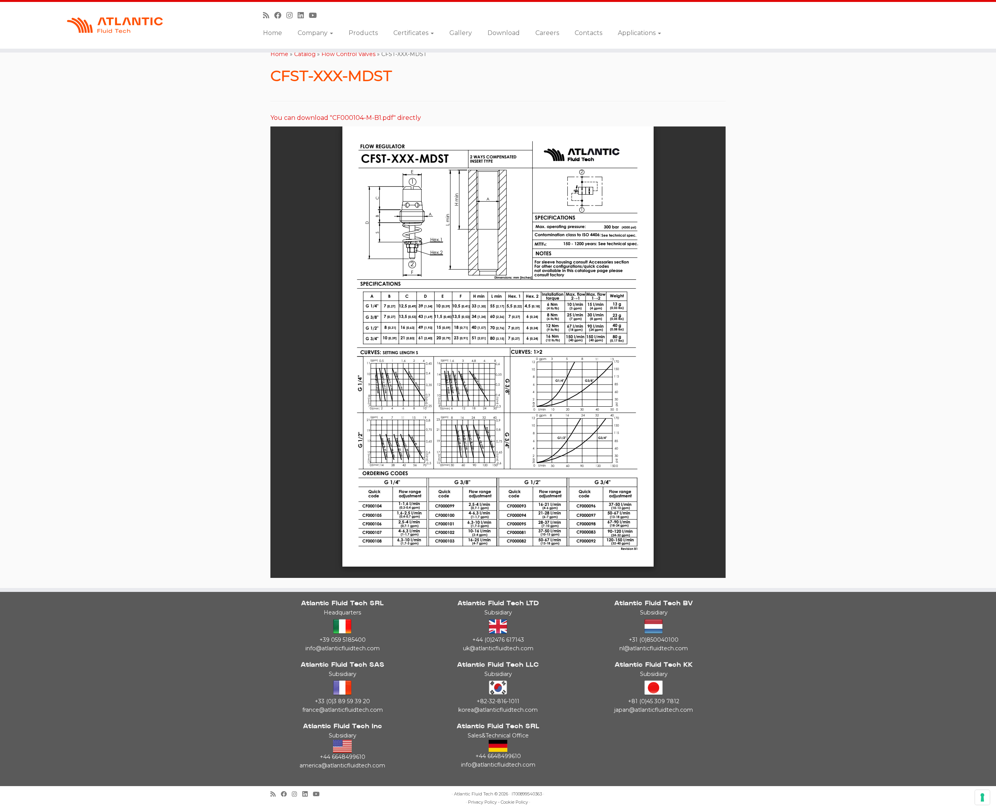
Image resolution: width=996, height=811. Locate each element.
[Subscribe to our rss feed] (268, 15)
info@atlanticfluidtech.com (342, 648)
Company (313, 33)
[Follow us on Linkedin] (303, 15)
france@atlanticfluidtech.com (342, 709)
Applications (637, 33)
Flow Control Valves (348, 54)
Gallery (460, 33)
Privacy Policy (482, 802)
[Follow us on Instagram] (292, 15)
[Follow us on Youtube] (315, 15)
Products (363, 33)
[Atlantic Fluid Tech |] (115, 25)
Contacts (588, 33)
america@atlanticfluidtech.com (342, 765)
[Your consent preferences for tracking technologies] (982, 797)
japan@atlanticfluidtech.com (653, 709)
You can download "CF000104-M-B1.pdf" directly (345, 117)
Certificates (411, 33)
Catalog (305, 54)
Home (272, 33)
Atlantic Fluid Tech (473, 794)
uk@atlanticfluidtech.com (498, 648)
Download (503, 33)
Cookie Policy (514, 802)
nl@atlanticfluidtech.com (653, 648)
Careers (547, 33)
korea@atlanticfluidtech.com (498, 709)
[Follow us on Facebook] (280, 15)
